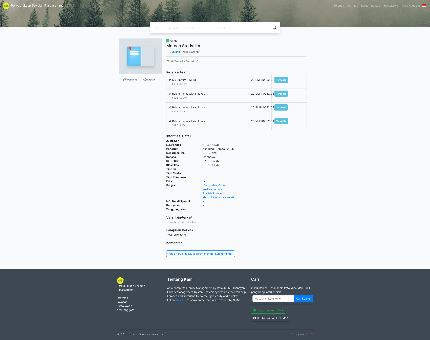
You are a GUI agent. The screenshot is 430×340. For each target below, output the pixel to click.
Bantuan (376, 5)
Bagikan (151, 79)
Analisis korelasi (213, 193)
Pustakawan (391, 5)
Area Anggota (411, 5)
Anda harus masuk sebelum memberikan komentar (200, 253)
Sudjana (175, 51)
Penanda (132, 79)
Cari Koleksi (303, 298)
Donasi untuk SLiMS (270, 310)
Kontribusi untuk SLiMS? (272, 318)
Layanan (122, 302)
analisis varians (212, 189)
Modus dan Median (215, 185)
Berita (365, 5)
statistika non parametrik (218, 197)
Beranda (339, 5)
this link (181, 300)
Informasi (352, 5)
